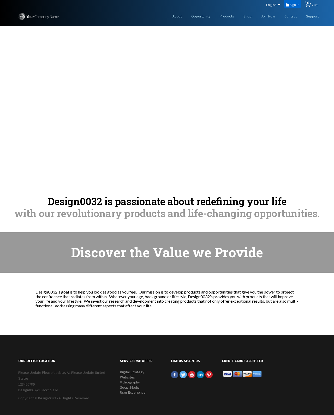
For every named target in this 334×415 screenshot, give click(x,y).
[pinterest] (209, 374)
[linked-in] (200, 374)
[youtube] (191, 374)
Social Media (130, 387)
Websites (127, 377)
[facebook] (174, 374)
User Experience (133, 392)
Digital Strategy (132, 372)
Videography (130, 382)
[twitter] (183, 374)
